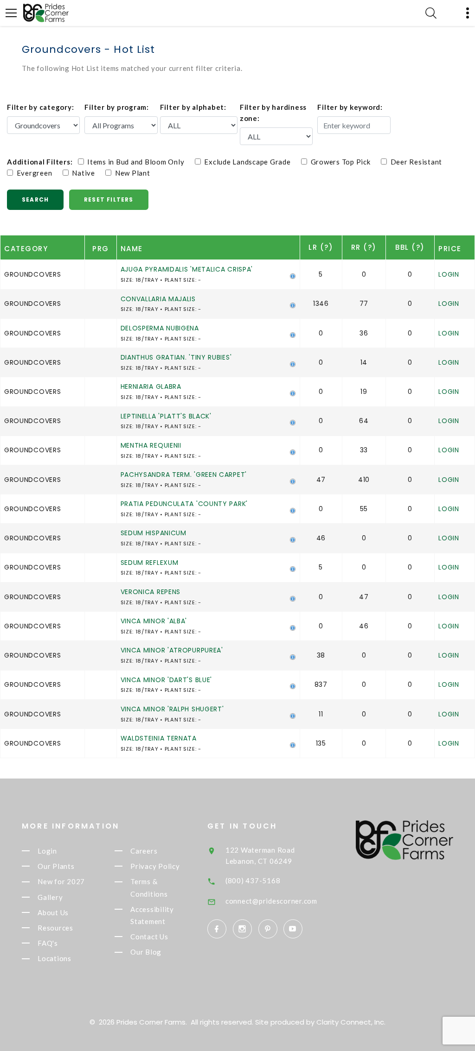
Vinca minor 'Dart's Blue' (166, 679)
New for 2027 (61, 882)
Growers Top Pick (343, 162)
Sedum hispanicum (153, 533)
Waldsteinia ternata (159, 738)
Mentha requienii (151, 445)
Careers (143, 851)
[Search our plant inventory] (431, 13)
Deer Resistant (419, 162)
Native (86, 173)
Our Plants (56, 866)
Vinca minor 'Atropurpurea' (172, 650)
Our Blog (145, 952)
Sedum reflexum (150, 562)
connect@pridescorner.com (271, 901)
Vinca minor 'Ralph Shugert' (172, 709)
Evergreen (37, 173)
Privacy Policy (155, 866)
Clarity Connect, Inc (350, 1022)
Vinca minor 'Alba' (154, 621)
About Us (53, 912)
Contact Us (149, 936)
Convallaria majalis (158, 299)
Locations (54, 959)
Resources (55, 928)
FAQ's (48, 943)
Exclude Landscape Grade (250, 162)
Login (448, 274)
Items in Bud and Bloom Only (138, 162)
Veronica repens (151, 591)
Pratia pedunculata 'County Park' (184, 503)
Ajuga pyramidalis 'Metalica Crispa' (187, 269)
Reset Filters (109, 199)
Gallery (50, 897)
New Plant (130, 173)
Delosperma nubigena (160, 328)
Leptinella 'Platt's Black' (166, 416)
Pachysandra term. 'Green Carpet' (184, 474)
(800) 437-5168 (253, 880)
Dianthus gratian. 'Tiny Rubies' (176, 357)
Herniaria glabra (151, 386)
